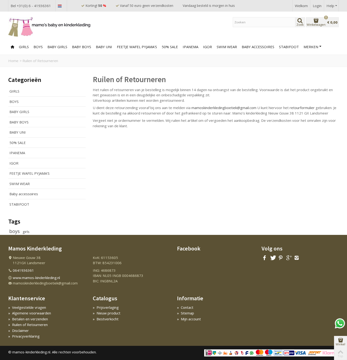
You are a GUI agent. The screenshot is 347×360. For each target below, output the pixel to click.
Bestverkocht (105, 319)
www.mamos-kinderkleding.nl (36, 277)
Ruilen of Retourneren (28, 324)
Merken (311, 46)
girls (26, 231)
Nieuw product (106, 313)
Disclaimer (18, 330)
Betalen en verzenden (28, 319)
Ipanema (190, 46)
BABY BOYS (81, 46)
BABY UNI (104, 46)
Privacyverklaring (24, 336)
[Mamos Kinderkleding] (49, 26)
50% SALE (170, 46)
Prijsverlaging (106, 307)
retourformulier (302, 107)
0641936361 (23, 270)
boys (15, 231)
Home (13, 60)
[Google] (289, 258)
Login (317, 5)
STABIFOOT (19, 204)
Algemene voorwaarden (29, 313)
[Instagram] (297, 258)
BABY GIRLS (57, 46)
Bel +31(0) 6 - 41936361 (31, 5)
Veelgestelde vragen (27, 307)
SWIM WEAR (227, 46)
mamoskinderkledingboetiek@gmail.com (223, 107)
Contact (185, 307)
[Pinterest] (281, 258)
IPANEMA (17, 152)
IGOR (207, 46)
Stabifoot (289, 46)
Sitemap (185, 313)
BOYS (38, 46)
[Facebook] (265, 258)
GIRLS (24, 46)
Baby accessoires (258, 46)
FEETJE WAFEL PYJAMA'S (137, 46)
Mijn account (189, 319)
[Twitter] (273, 258)
